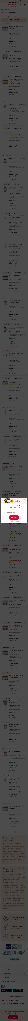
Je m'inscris (14, 517)
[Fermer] (24, 500)
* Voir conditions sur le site (14, 521)
